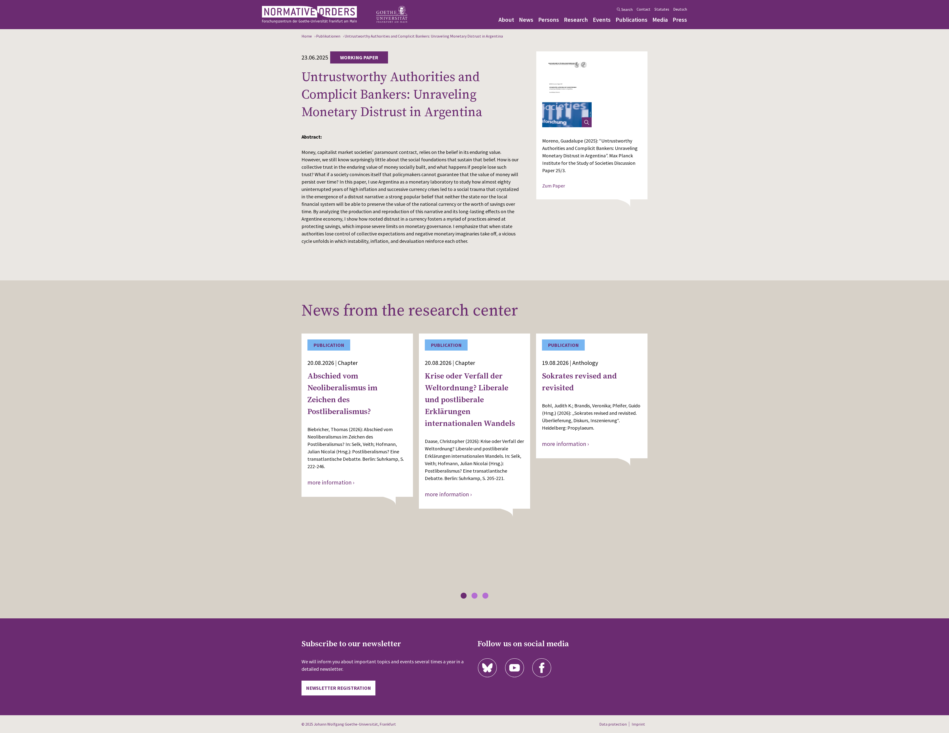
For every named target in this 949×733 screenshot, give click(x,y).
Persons (548, 19)
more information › (331, 482)
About (506, 19)
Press (680, 19)
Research (576, 19)
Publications (631, 19)
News (526, 19)
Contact (643, 9)
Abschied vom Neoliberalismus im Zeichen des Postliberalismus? (342, 394)
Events (602, 19)
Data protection (613, 724)
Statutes (661, 9)
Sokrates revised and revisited (579, 382)
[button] (464, 596)
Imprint (638, 724)
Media (660, 19)
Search (627, 9)
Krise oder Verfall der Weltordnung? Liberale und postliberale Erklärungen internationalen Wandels (470, 400)
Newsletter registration (338, 688)
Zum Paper (553, 186)
